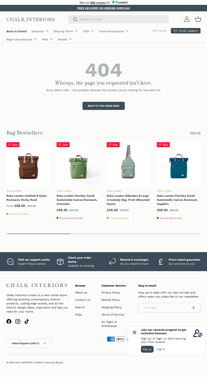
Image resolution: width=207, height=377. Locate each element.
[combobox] (118, 19)
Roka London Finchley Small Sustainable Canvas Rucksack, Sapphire (177, 200)
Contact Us (82, 299)
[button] (198, 19)
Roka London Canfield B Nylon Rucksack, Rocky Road (26, 197)
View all (195, 132)
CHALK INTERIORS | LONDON (28, 362)
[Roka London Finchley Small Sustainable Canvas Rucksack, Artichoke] (78, 164)
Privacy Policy (110, 292)
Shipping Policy (111, 307)
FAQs (78, 314)
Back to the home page (103, 105)
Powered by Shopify (53, 362)
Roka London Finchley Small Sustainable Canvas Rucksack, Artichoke (77, 200)
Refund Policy (110, 299)
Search (80, 307)
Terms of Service (112, 314)
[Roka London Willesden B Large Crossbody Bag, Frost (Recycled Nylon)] (128, 164)
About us (81, 292)
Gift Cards (159, 30)
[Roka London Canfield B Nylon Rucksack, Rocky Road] (28, 164)
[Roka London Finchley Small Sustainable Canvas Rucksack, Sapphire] (179, 164)
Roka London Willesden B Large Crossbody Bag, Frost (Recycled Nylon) (128, 200)
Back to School (16, 31)
